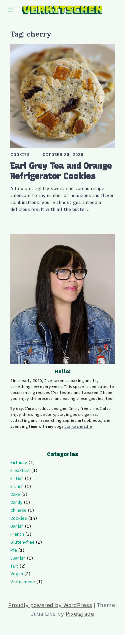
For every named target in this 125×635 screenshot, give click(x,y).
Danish (17, 526)
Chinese (18, 510)
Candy (16, 502)
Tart (14, 566)
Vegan (16, 573)
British (17, 478)
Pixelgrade (80, 614)
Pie (13, 550)
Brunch (17, 486)
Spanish (18, 558)
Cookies (20, 154)
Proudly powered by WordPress (50, 605)
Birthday (18, 462)
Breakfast (20, 470)
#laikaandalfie (78, 426)
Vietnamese (22, 581)
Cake (15, 494)
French (17, 534)
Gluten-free (22, 542)
